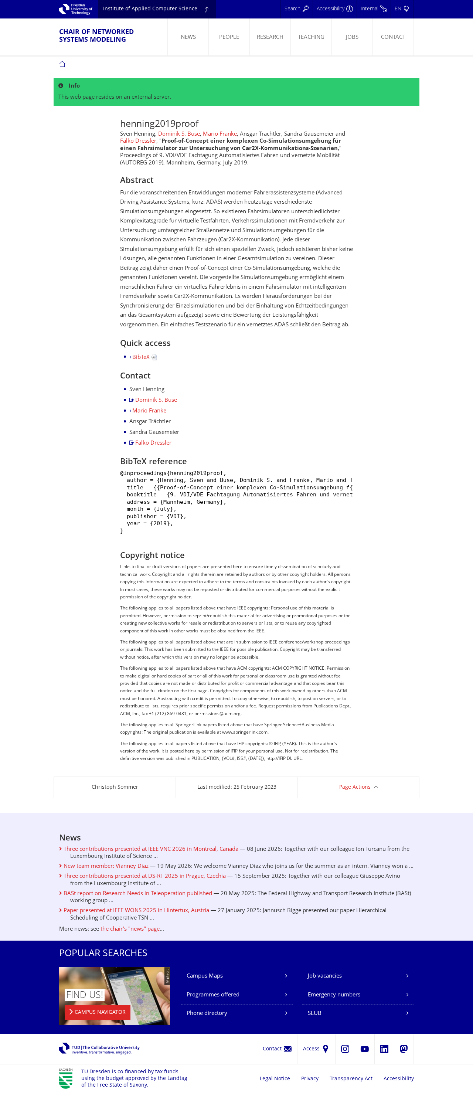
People (229, 37)
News (188, 37)
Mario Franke (220, 134)
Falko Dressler (138, 141)
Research (270, 37)
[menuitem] (187, 36)
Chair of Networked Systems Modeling (96, 36)
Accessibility (399, 1079)
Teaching (311, 37)
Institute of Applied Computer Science (150, 9)
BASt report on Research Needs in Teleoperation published (137, 894)
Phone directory (207, 1013)
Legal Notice (275, 1079)
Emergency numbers (334, 995)
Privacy (310, 1079)
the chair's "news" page (130, 929)
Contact (393, 37)
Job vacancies (325, 976)
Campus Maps (205, 976)
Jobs (352, 37)
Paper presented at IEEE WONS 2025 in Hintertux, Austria (135, 911)
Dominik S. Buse (179, 134)
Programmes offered (213, 995)
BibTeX (141, 357)
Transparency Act (351, 1079)
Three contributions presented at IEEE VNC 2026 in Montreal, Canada (150, 849)
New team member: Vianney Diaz (105, 866)
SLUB (314, 1013)
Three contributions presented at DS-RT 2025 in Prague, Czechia (144, 876)
